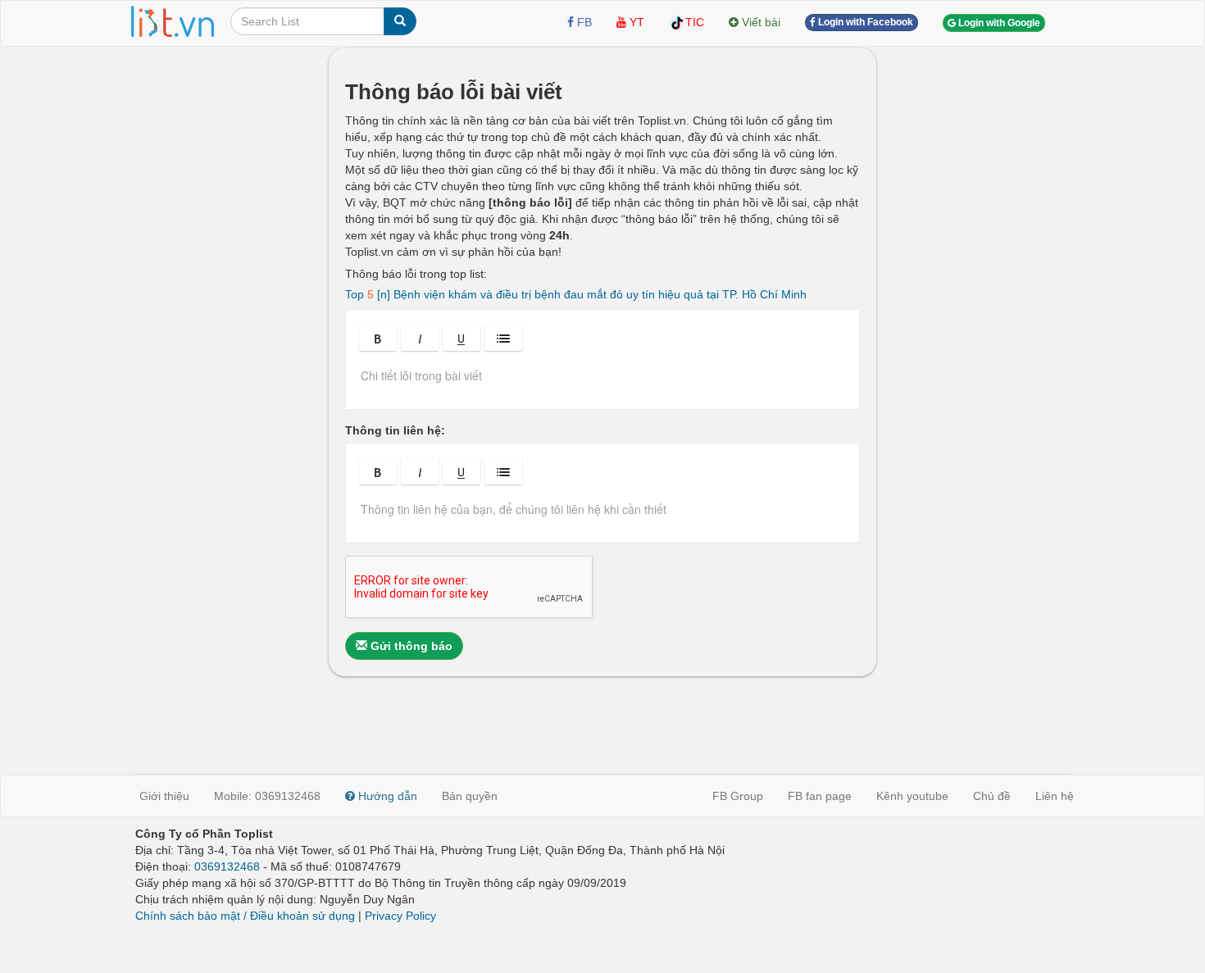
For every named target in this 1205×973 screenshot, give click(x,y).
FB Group (737, 795)
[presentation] (602, 381)
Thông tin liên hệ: (395, 430)
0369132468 (227, 866)
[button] (378, 338)
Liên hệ (1054, 795)
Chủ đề (992, 795)
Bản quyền (470, 795)
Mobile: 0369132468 (267, 795)
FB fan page (820, 795)
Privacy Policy (400, 915)
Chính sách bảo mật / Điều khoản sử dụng (245, 915)
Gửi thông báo (409, 645)
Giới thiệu (164, 795)
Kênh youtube (912, 795)
